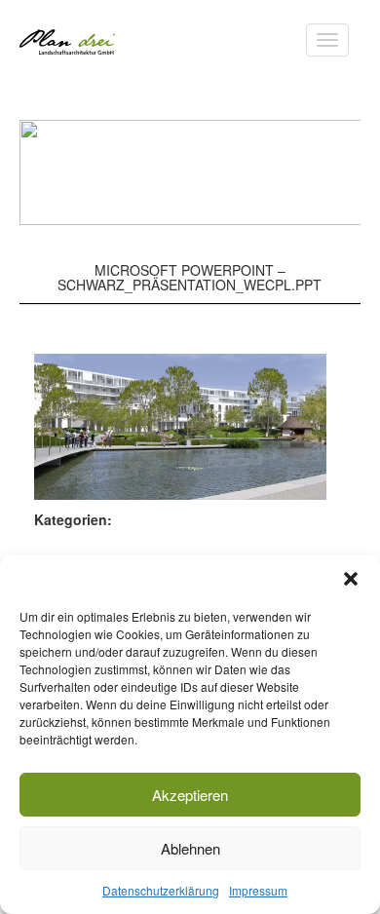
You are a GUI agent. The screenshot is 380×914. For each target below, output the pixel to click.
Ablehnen (190, 848)
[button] (351, 579)
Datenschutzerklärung (160, 890)
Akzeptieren (190, 794)
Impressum (258, 890)
